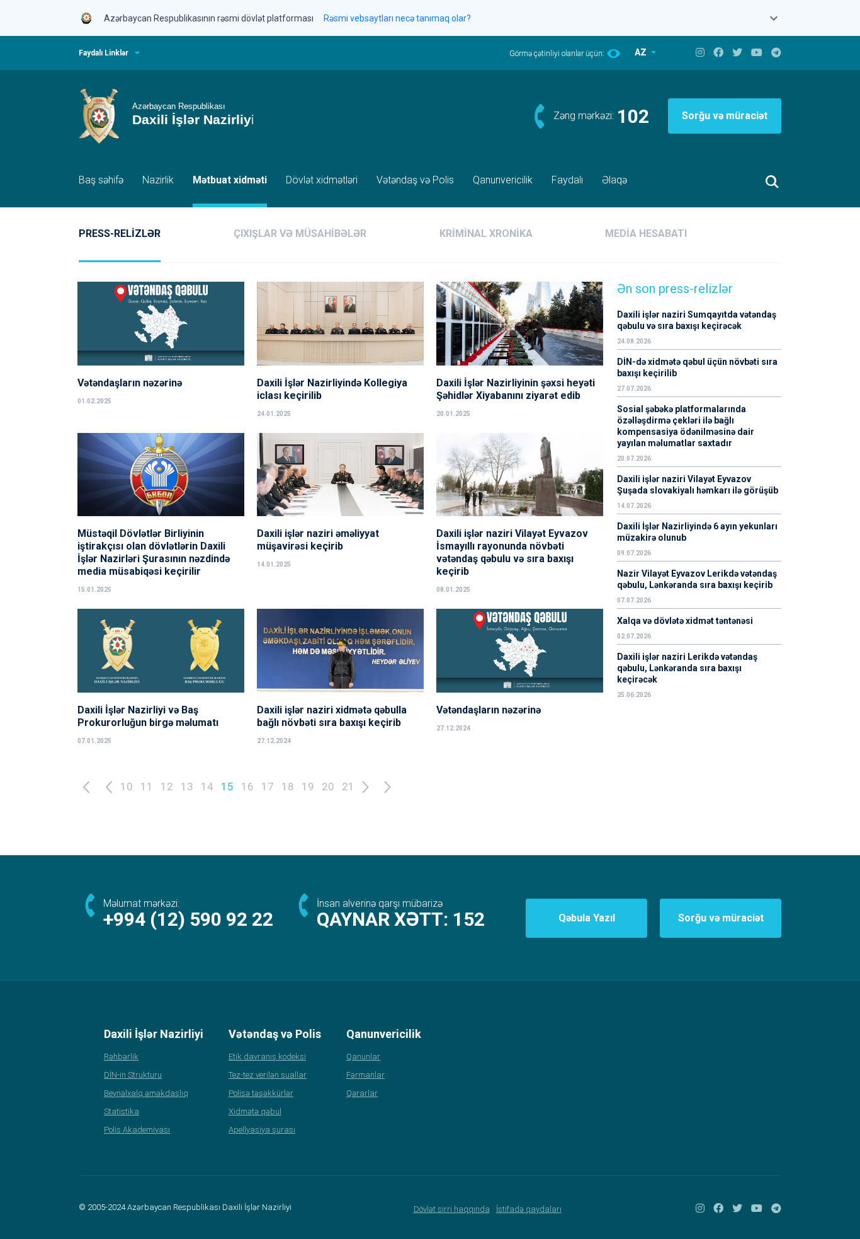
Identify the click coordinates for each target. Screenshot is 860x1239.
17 (267, 786)
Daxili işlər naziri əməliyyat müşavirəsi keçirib (318, 539)
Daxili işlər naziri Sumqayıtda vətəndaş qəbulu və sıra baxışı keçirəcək (696, 320)
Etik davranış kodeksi (267, 1056)
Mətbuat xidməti (230, 180)
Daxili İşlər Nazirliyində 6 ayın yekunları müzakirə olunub (697, 532)
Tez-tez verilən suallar (268, 1075)
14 (207, 786)
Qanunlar (363, 1056)
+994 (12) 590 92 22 (188, 919)
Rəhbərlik (121, 1056)
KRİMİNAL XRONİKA (486, 233)
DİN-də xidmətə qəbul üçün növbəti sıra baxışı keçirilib (697, 367)
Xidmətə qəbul (255, 1111)
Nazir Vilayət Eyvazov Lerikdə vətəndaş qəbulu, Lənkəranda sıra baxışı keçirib (697, 579)
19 (308, 786)
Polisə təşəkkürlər (261, 1093)
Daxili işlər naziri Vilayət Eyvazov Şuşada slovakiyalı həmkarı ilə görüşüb (697, 484)
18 (287, 786)
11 (146, 786)
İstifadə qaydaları (529, 1209)
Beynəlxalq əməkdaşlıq (146, 1093)
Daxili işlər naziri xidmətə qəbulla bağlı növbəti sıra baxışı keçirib (332, 716)
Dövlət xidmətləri (322, 180)
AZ (641, 52)
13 (187, 786)
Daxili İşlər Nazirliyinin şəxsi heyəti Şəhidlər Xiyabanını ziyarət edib (515, 389)
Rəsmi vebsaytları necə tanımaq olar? (397, 18)
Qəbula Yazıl (586, 918)
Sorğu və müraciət (724, 116)
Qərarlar (362, 1093)
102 (633, 116)
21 (348, 786)
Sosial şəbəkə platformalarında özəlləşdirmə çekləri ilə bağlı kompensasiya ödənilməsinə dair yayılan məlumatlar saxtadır (685, 426)
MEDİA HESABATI (646, 233)
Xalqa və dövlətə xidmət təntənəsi (686, 621)
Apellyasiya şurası (262, 1129)
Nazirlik (158, 180)
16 (247, 786)
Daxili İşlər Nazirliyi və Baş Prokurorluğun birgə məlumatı (147, 716)
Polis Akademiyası (137, 1129)
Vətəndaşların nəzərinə (129, 383)
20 (328, 786)
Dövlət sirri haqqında (452, 1209)
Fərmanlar (365, 1075)
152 (469, 919)
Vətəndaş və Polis (415, 180)
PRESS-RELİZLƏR (120, 233)
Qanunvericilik (503, 180)
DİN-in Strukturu (133, 1075)
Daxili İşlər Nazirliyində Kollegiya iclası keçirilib (332, 389)
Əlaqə (614, 180)
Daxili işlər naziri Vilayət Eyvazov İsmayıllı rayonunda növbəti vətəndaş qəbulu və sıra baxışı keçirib (512, 552)
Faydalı (567, 180)
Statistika (121, 1111)
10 (126, 786)
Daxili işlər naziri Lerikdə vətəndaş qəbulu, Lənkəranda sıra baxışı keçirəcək (687, 668)
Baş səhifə (101, 180)
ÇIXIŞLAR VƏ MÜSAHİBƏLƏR (300, 233)
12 (167, 786)
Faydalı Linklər (103, 53)
